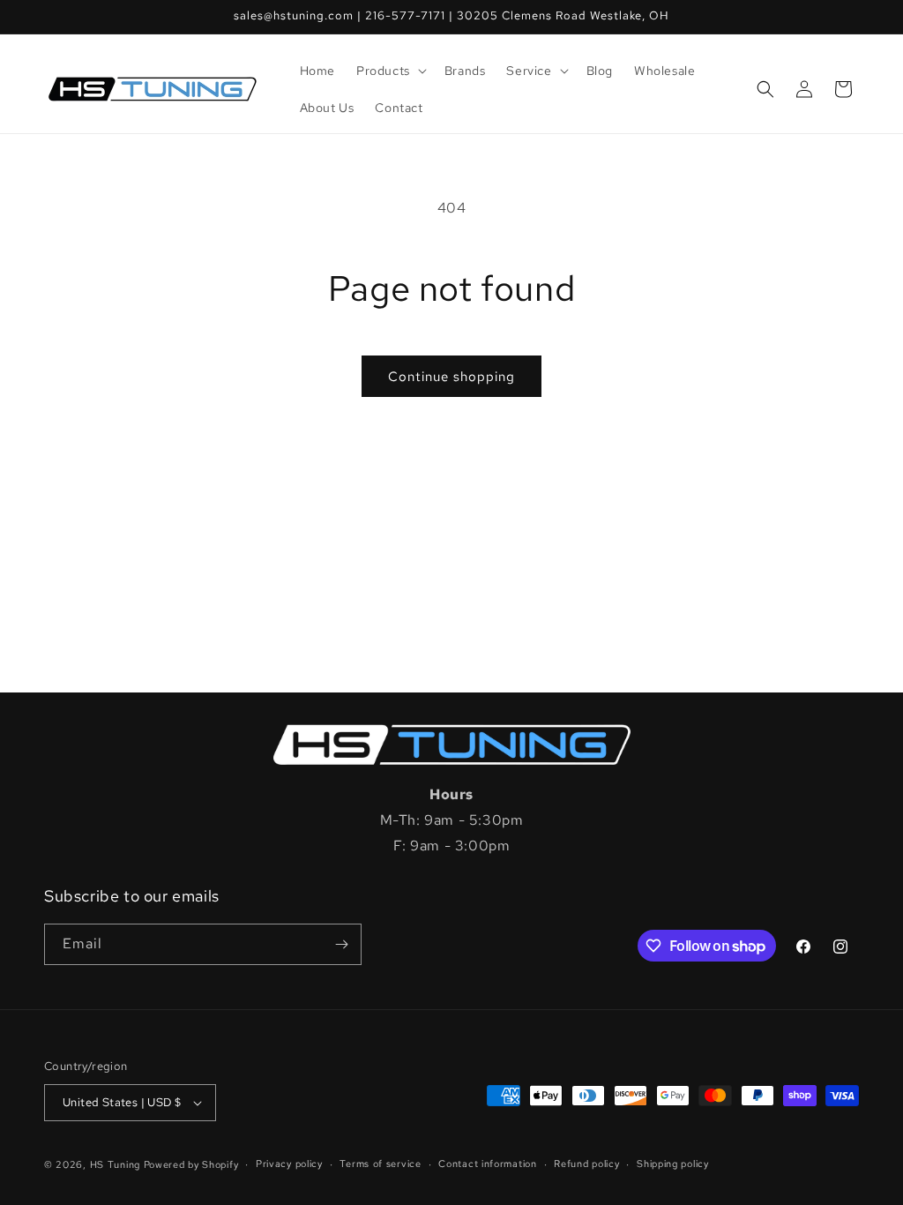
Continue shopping (451, 376)
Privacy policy (289, 1163)
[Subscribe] (341, 944)
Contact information (487, 1163)
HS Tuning (117, 1164)
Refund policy (586, 1163)
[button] (390, 70)
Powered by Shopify (191, 1164)
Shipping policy (673, 1163)
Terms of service (380, 1163)
